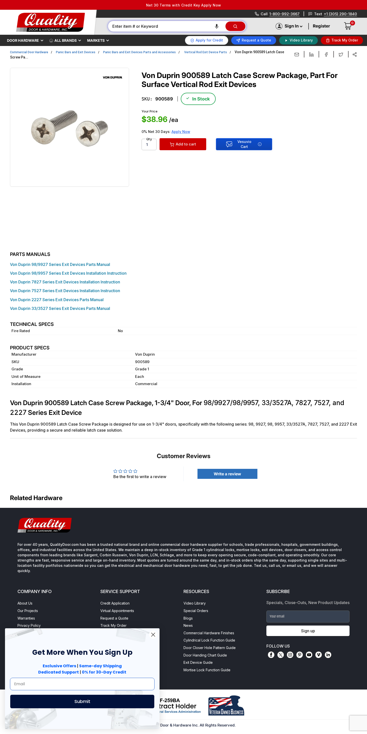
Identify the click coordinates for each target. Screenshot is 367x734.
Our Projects (27, 611)
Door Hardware (23, 40)
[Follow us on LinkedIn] (328, 654)
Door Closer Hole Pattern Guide (210, 648)
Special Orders (196, 611)
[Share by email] (296, 54)
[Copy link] (354, 54)
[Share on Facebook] (326, 54)
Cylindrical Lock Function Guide (209, 640)
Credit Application (115, 603)
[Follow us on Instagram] (290, 654)
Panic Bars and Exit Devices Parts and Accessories (139, 52)
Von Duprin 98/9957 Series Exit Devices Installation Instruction (68, 273)
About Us (24, 603)
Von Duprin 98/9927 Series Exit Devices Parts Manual (60, 264)
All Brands (65, 40)
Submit (82, 701)
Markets (96, 40)
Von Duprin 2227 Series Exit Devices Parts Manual (57, 299)
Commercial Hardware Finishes (209, 633)
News (188, 625)
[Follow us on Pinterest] (299, 654)
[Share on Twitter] (341, 54)
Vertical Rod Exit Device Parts (205, 52)
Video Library (195, 603)
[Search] (235, 26)
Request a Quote (114, 618)
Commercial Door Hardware (29, 52)
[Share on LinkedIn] (311, 54)
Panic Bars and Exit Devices (75, 52)
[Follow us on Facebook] (271, 654)
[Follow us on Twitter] (280, 654)
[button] (216, 26)
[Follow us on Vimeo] (318, 654)
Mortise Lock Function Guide (207, 670)
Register (321, 25)
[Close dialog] (153, 634)
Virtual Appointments (117, 611)
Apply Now (181, 131)
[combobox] (166, 26)
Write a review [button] (227, 473)
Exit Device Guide (198, 662)
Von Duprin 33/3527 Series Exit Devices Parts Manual (60, 308)
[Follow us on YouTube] (309, 654)
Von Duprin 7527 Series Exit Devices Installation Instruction (65, 290)
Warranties (26, 618)
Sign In (292, 25)
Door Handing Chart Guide (205, 655)
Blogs (188, 618)
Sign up (308, 630)
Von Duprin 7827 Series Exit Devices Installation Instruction (65, 281)
